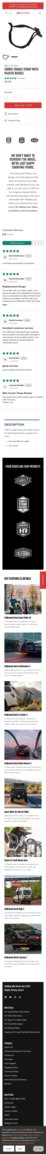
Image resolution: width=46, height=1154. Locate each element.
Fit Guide (8, 1059)
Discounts (8, 1103)
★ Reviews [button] (43, 580)
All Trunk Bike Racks (13, 1024)
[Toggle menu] (6, 13)
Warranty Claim (11, 1119)
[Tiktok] (20, 997)
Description (14, 425)
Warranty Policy (11, 1071)
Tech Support (10, 1063)
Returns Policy (10, 1075)
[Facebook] (5, 997)
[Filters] (35, 243)
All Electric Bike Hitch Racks (16, 1011)
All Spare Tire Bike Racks (15, 1020)
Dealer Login (10, 1107)
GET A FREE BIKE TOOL (15, 1099)
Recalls (7, 1083)
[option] (23, 34)
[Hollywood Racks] (23, 13)
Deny (20, 1149)
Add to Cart (23, 105)
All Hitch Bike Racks (13, 1015)
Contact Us (9, 1055)
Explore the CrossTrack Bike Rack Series (22, 1032)
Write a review (17, 243)
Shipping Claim (11, 1123)
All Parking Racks (12, 1028)
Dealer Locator (11, 1111)
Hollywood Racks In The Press (17, 1051)
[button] (10, 78)
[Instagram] (15, 997)
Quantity (8, 92)
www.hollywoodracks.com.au (27, 7)
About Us (8, 1047)
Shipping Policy (11, 1067)
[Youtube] (10, 997)
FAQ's (7, 1115)
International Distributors (15, 1079)
